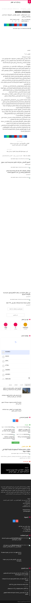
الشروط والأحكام (26, 511)
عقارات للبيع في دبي (26, 527)
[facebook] (25, 25)
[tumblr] (10, 25)
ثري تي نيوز (24, 19)
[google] (20, 25)
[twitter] (23, 25)
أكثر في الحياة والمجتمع (7, 156)
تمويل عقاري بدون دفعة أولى (24, 526)
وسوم (10, 385)
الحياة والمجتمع (23, 9)
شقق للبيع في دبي (26, 531)
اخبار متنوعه (18, 12)
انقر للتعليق (15, 315)
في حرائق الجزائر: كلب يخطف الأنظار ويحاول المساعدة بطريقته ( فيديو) (16, 293)
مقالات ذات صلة (26, 156)
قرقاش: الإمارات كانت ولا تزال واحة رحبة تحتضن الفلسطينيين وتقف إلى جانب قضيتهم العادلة (18, 171)
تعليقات (16, 385)
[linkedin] (13, 25)
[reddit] (18, 25)
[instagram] (14, 420)
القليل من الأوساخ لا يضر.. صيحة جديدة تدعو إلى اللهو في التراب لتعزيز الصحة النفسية (19, 143)
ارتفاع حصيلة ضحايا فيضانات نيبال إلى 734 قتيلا (18, 303)
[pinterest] (15, 25)
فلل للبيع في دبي (26, 529)
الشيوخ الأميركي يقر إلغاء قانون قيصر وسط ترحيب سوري (15, 162)
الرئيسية (29, 9)
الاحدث (21, 385)
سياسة (26, 467)
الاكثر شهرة (27, 385)
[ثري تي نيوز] (15, 2)
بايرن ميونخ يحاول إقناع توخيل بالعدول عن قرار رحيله (17, 150)
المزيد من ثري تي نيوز (17, 156)
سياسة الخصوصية (26, 510)
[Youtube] (17, 420)
